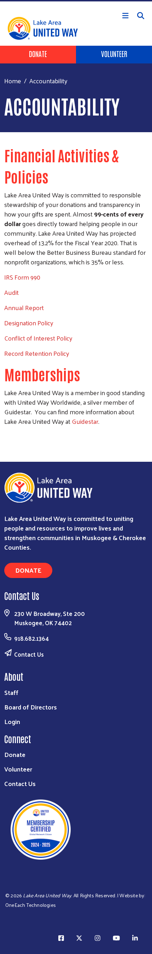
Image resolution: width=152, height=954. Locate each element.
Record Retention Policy (36, 353)
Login (12, 721)
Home (12, 80)
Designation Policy (28, 323)
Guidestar (85, 421)
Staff (11, 692)
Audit (11, 292)
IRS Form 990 (22, 277)
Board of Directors (30, 706)
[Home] (76, 0)
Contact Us (29, 654)
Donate (38, 53)
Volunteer (114, 53)
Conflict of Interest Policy (38, 338)
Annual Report (24, 307)
